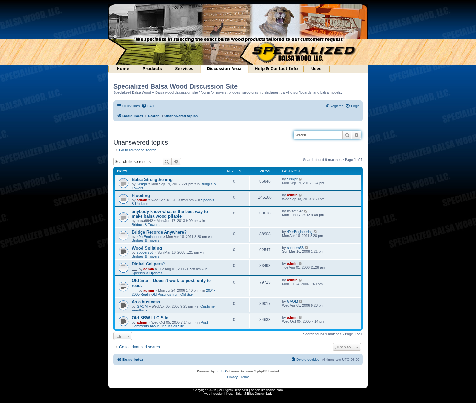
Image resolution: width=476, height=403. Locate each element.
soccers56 (145, 252)
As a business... (148, 301)
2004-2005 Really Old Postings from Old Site (173, 292)
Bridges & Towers (146, 224)
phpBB (221, 371)
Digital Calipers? (148, 264)
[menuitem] (148, 106)
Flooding (141, 195)
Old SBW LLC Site (150, 317)
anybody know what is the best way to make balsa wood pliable (170, 214)
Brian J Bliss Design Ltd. (254, 393)
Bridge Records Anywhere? (159, 232)
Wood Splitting (147, 248)
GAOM (142, 306)
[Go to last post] (301, 179)
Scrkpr (142, 184)
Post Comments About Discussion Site (170, 324)
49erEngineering (149, 236)
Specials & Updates (147, 273)
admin (142, 200)
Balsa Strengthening (152, 179)
